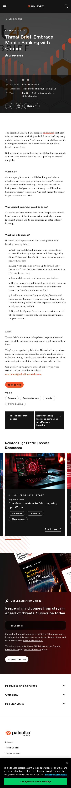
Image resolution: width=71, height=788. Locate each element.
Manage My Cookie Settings (35, 781)
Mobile (51, 93)
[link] (15, 30)
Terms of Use (55, 637)
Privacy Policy (12, 649)
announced (48, 133)
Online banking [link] (15, 404)
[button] (31, 106)
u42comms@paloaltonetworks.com (23, 374)
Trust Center (12, 748)
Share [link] (30, 106)
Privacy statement (56, 774)
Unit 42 (25, 80)
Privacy (9, 742)
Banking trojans (39, 93)
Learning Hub (49, 89)
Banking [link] (12, 398)
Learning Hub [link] (15, 19)
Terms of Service (32, 649)
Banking (26, 93)
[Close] (67, 763)
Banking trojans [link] (31, 398)
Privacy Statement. (33, 640)
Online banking (29, 96)
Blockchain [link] (17, 513)
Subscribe (14, 659)
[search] (66, 6)
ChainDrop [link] (35, 513)
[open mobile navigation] (4, 6)
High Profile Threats (32, 89)
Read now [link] (51, 529)
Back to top (14, 384)
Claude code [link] (18, 519)
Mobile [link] (49, 398)
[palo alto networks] (35, 6)
